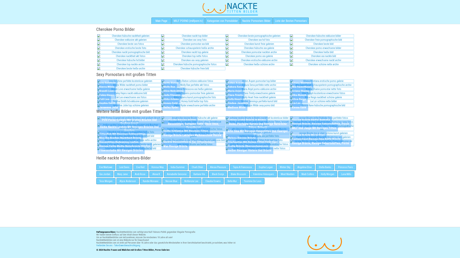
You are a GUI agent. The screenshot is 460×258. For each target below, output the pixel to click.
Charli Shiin (197, 167)
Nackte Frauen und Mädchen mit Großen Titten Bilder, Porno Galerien (324, 243)
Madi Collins (308, 174)
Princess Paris (345, 167)
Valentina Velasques (263, 174)
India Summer (178, 167)
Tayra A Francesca (242, 167)
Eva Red (140, 167)
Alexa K (156, 174)
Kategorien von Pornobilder (222, 21)
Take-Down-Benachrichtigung (127, 245)
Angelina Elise (304, 167)
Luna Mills (346, 174)
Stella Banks (325, 167)
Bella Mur (232, 181)
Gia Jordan (104, 174)
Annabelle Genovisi (177, 174)
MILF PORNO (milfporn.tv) (188, 21)
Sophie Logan (266, 167)
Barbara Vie (199, 174)
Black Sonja (218, 174)
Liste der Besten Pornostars (291, 21)
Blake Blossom (238, 174)
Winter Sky (285, 167)
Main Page (161, 21)
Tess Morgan (105, 181)
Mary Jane (122, 174)
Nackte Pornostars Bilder (256, 21)
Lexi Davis (124, 167)
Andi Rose (140, 174)
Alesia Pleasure (218, 167)
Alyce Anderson (127, 181)
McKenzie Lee (191, 181)
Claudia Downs (213, 181)
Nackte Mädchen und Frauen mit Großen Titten (230, 9)
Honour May (157, 167)
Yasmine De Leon (252, 181)
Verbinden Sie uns (104, 245)
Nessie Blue (171, 181)
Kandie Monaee (150, 181)
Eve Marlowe (105, 167)
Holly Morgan (327, 174)
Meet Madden (288, 174)
